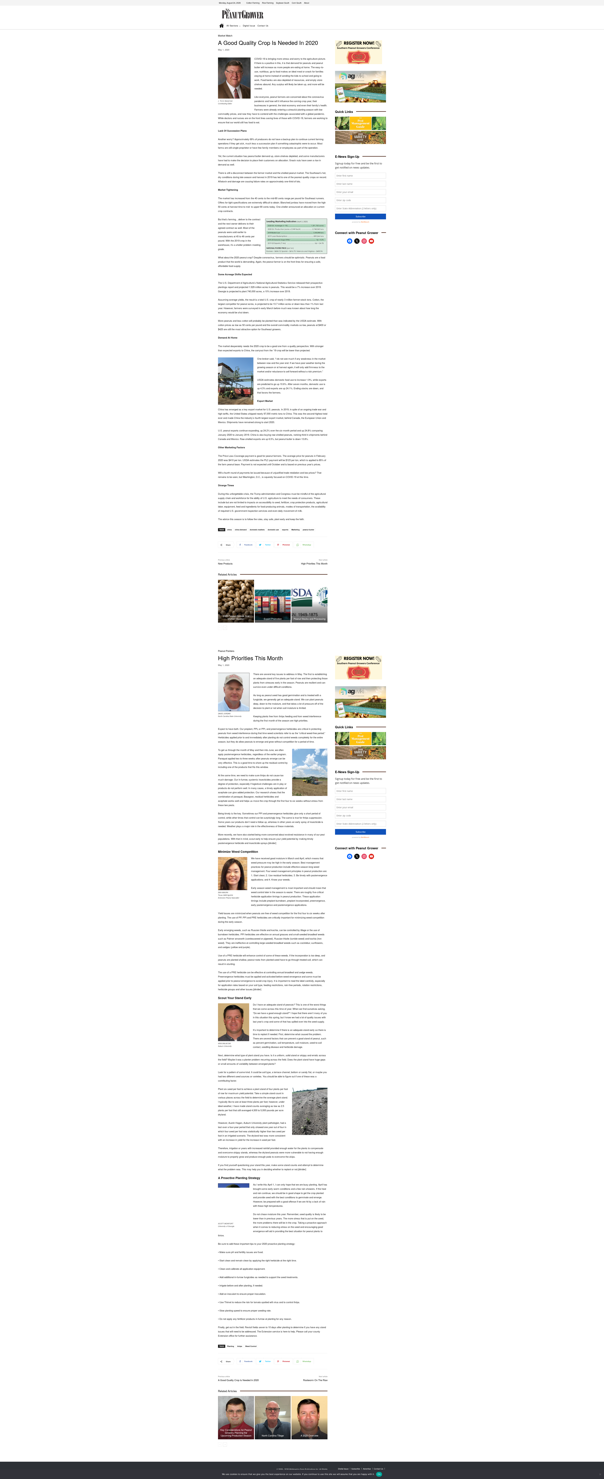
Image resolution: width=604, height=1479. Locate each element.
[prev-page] (220, 628)
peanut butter (308, 529)
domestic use (273, 529)
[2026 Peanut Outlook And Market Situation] (236, 601)
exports (285, 529)
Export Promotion (273, 618)
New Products (225, 563)
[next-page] (225, 628)
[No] (600, 1474)
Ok (379, 1474)
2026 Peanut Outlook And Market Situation (236, 617)
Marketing (295, 529)
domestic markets (257, 529)
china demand (241, 529)
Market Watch (225, 35)
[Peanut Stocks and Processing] (309, 601)
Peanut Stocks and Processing (309, 618)
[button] (379, 26)
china (229, 529)
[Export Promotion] (273, 601)
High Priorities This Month (314, 563)
